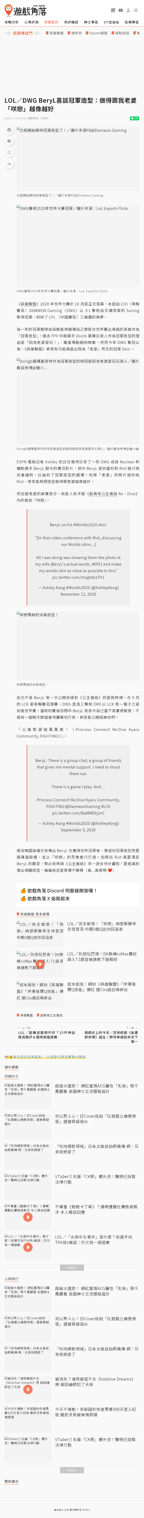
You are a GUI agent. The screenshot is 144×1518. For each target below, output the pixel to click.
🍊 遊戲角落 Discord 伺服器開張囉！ (59, 890)
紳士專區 (91, 22)
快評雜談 (71, 22)
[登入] (128, 10)
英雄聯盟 (57, 33)
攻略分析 (11, 22)
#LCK (105, 806)
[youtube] (120, 10)
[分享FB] (9, 129)
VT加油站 (111, 22)
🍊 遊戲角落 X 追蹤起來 (45, 898)
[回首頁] (25, 10)
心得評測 (31, 22)
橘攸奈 (76, 33)
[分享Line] (9, 141)
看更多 (72, 1268)
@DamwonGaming (83, 806)
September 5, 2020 (78, 829)
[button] (136, 10)
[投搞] (113, 10)
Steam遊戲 (98, 33)
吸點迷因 (122, 33)
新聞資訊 (51, 22)
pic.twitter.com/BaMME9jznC (78, 813)
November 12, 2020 (78, 594)
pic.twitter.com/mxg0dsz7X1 (78, 577)
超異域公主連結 (51, 1015)
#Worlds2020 (85, 524)
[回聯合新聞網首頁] (8, 10)
